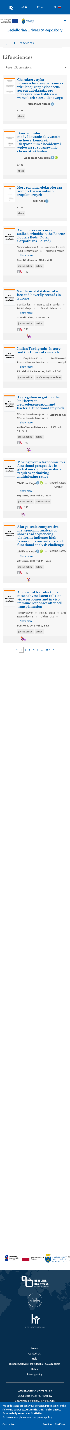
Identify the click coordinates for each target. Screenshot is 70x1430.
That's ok (60, 1424)
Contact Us (34, 1353)
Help (34, 1358)
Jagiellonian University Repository (35, 30)
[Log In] (40, 7)
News (34, 1348)
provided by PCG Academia (45, 1363)
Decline (47, 1424)
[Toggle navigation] (66, 22)
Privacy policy (34, 1374)
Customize (9, 1424)
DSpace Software (19, 1363)
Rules (34, 1369)
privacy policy (44, 1417)
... (6, 43)
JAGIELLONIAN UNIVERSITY (35, 1390)
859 (48, 649)
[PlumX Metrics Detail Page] (31, 336)
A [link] (22, 7)
